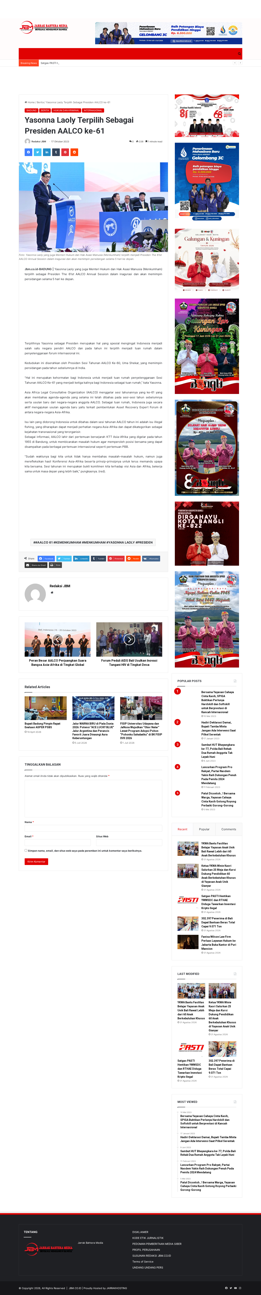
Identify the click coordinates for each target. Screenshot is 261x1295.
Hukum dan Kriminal (66, 110)
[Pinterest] (65, 152)
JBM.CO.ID (75, 1288)
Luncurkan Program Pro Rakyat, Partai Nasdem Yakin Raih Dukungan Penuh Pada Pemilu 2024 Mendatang (218, 775)
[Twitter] (37, 152)
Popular (204, 829)
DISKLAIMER (140, 1232)
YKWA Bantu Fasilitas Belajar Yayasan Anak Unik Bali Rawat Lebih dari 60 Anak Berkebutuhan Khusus (191, 1010)
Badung (31, 110)
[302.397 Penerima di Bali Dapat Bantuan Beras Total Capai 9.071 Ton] (188, 923)
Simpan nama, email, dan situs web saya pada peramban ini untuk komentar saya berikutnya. (85, 850)
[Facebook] (28, 152)
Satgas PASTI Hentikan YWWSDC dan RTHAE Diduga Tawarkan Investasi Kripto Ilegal (91, 62)
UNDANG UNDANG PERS (147, 1267)
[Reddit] (74, 152)
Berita (40, 102)
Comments (228, 829)
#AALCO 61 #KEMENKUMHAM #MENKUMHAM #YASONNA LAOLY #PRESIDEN (94, 542)
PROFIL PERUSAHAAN (146, 1249)
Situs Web (102, 836)
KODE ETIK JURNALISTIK (148, 1237)
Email (29, 836)
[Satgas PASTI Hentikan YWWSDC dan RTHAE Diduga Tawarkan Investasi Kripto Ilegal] (188, 901)
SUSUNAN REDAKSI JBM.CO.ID (151, 1255)
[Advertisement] (130, 8)
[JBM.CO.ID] (44, 27)
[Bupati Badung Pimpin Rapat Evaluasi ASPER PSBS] (46, 708)
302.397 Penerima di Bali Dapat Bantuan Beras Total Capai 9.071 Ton (218, 922)
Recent (182, 829)
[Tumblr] (56, 152)
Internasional (93, 110)
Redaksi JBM (39, 141)
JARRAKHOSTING (116, 1288)
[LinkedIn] (47, 152)
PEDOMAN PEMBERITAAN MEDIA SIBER (157, 1243)
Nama (29, 822)
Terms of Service (142, 1261)
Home (31, 102)
